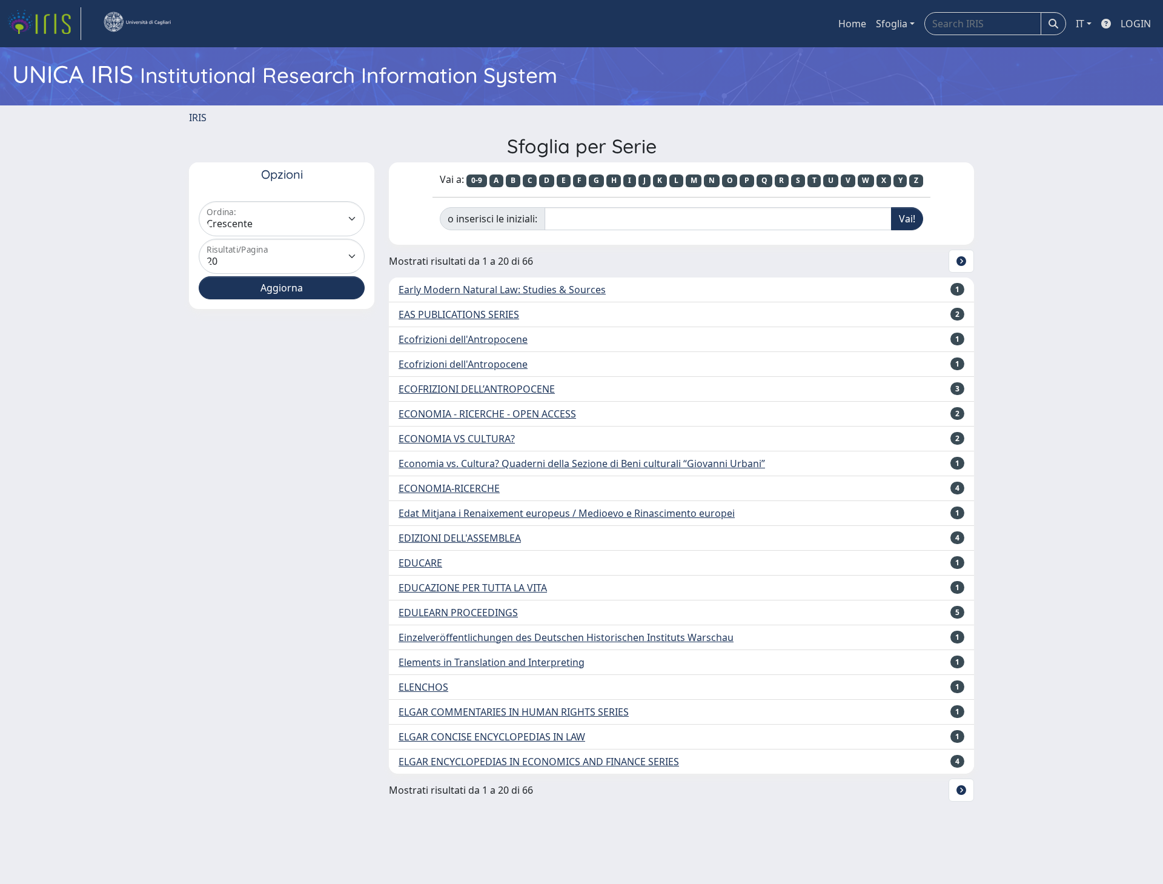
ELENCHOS (423, 687)
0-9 (476, 180)
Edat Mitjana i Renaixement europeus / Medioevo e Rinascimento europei (567, 513)
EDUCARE (420, 563)
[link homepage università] (137, 23)
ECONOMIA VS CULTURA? (457, 438)
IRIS (198, 117)
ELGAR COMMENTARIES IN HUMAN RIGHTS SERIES (514, 712)
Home (852, 23)
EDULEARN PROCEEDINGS (458, 612)
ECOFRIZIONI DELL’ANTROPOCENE (477, 389)
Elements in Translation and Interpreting (492, 662)
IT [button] (1080, 23)
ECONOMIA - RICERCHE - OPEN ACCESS (487, 413)
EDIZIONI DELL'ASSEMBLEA (460, 538)
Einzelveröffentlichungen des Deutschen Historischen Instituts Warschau (566, 637)
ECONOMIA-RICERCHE (449, 488)
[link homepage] (44, 23)
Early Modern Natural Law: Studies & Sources (502, 289)
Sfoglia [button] (891, 23)
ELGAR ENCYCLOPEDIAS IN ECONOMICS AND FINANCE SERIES (539, 761)
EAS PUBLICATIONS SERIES (459, 314)
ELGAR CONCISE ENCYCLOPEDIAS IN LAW (492, 736)
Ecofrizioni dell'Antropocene (463, 339)
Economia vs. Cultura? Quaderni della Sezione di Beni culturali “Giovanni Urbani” (582, 463)
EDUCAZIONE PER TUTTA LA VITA (473, 587)
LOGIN (1136, 23)
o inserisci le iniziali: (492, 218)
